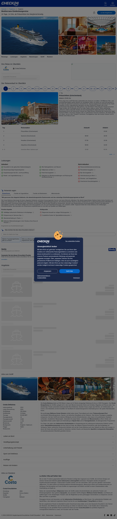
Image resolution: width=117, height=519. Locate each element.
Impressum (76, 277)
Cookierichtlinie (41, 277)
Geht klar (69, 271)
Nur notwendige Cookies (72, 241)
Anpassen (47, 271)
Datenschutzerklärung (43, 275)
